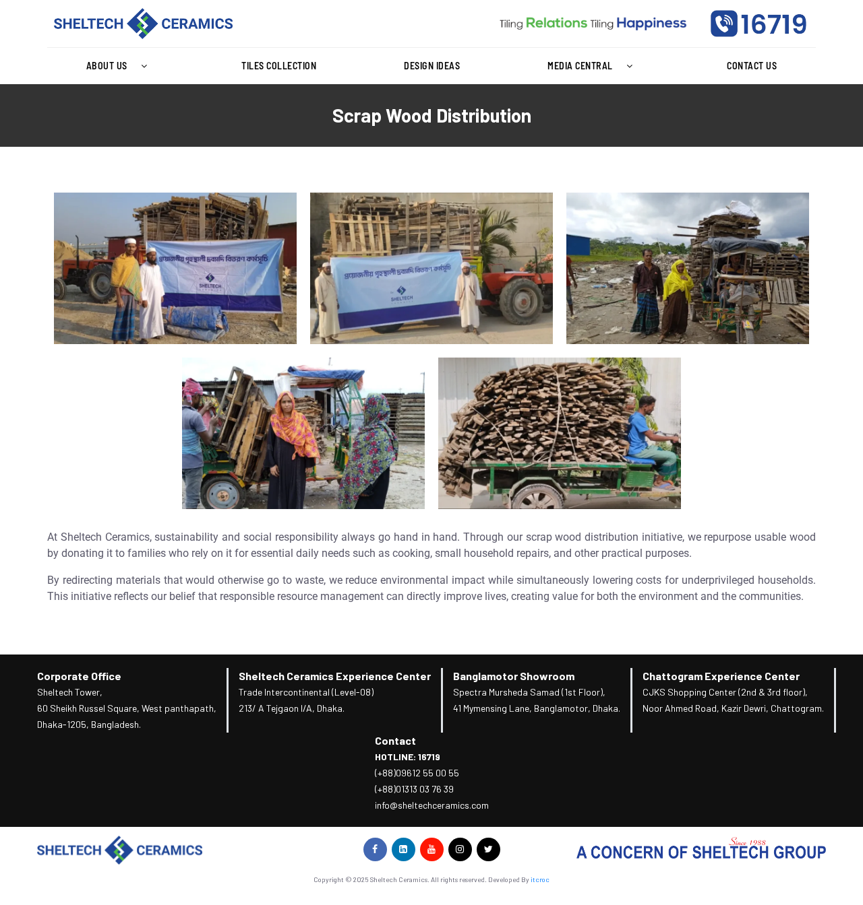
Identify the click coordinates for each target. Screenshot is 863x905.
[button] (120, 66)
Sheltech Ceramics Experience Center (335, 675)
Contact (395, 740)
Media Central (580, 65)
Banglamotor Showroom (513, 675)
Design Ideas (432, 65)
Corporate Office (79, 675)
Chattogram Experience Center (721, 675)
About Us (106, 65)
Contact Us (752, 65)
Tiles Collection (278, 65)
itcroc (540, 879)
